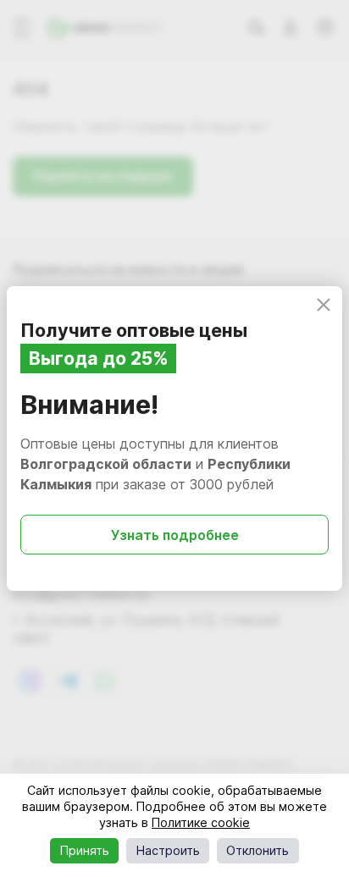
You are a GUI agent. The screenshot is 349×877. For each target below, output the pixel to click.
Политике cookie (201, 822)
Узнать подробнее (175, 535)
